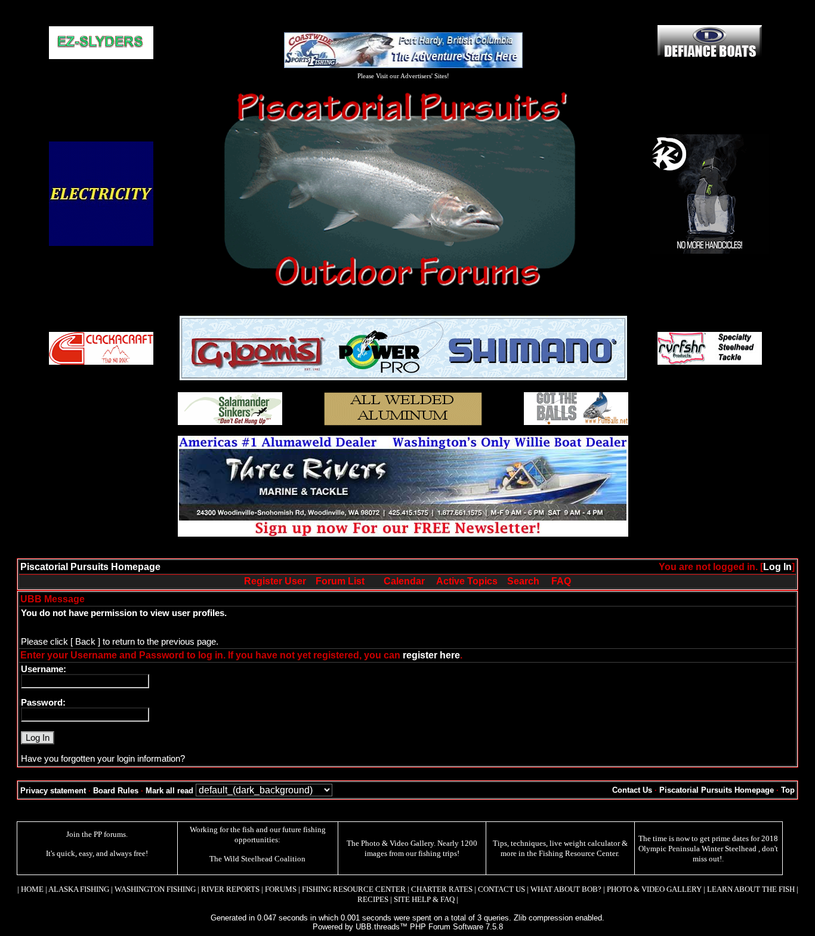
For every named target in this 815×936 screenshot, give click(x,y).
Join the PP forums (96, 834)
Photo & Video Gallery (397, 843)
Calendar (404, 581)
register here (431, 655)
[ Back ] (85, 641)
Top (788, 790)
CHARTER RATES (442, 889)
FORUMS (281, 889)
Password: (43, 702)
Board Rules (115, 790)
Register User (275, 581)
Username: (43, 669)
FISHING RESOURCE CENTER (354, 889)
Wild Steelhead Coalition (264, 858)
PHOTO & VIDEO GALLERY (654, 889)
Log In (777, 567)
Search (523, 581)
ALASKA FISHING (78, 889)
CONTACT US (501, 889)
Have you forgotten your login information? (103, 758)
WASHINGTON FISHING (155, 889)
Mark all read (169, 790)
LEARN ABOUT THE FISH (751, 889)
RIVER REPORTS (229, 889)
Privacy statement (53, 790)
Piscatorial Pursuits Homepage (90, 567)
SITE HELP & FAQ (424, 899)
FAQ (561, 581)
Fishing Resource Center (578, 853)
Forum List (340, 581)
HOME (32, 889)
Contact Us (632, 790)
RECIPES (372, 899)
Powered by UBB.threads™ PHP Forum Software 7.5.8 (408, 926)
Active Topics (467, 581)
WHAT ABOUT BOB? (565, 889)
